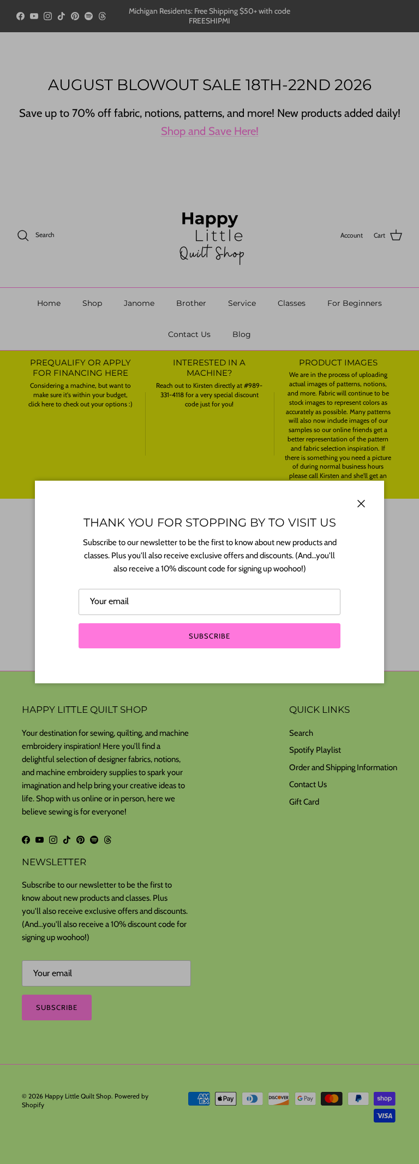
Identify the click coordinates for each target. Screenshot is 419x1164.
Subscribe (209, 635)
